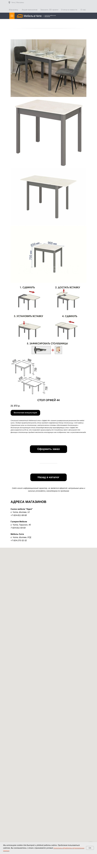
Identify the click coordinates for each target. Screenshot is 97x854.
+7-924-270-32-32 (19, 540)
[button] (25, 413)
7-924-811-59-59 (18, 528)
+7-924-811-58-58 (19, 515)
